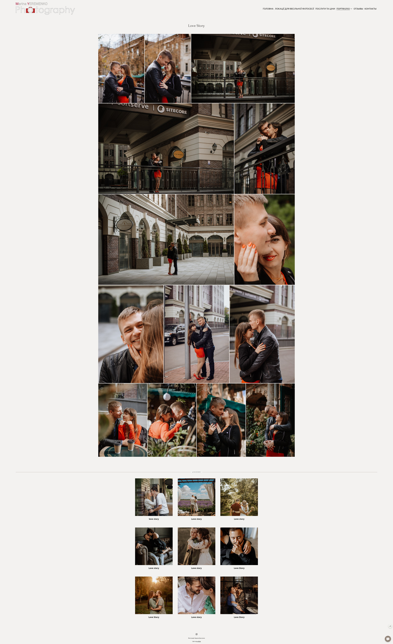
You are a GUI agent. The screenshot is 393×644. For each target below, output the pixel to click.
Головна (268, 8)
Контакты (371, 8)
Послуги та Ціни (325, 8)
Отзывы (358, 8)
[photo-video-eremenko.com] (45, 8)
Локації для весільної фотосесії (294, 8)
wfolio (199, 641)
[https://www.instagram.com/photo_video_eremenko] (196, 634)
